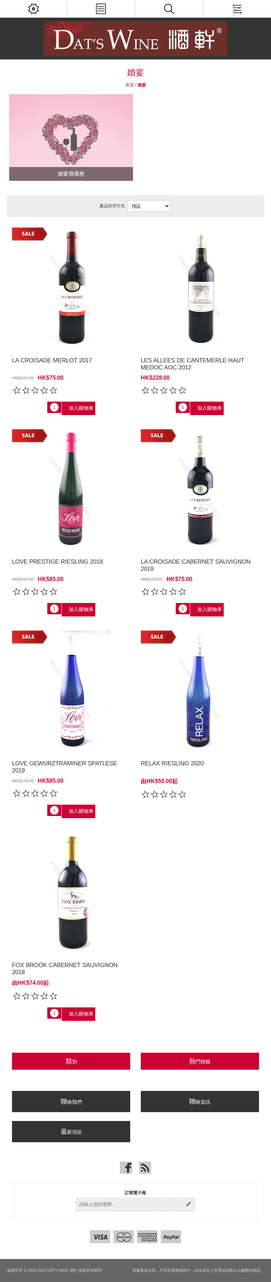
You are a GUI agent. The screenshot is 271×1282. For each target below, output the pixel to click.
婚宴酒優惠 (71, 174)
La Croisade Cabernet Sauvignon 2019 (196, 565)
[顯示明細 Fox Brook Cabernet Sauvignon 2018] (71, 891)
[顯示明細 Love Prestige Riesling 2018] (71, 488)
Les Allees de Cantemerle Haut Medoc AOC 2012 (192, 364)
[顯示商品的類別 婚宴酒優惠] (71, 137)
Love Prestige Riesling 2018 (57, 561)
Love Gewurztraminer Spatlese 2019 (64, 767)
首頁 (129, 84)
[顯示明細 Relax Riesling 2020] (200, 690)
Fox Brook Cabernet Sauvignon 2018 (65, 969)
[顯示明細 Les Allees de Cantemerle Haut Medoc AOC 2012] (200, 287)
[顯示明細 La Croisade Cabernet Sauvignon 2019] (200, 488)
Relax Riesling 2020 (172, 763)
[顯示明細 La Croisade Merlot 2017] (71, 287)
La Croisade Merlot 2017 (52, 360)
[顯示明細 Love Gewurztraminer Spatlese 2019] (71, 690)
